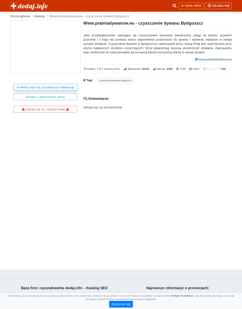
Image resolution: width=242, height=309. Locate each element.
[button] (174, 6)
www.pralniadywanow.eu (215, 59)
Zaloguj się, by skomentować (102, 107)
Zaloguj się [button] (220, 5)
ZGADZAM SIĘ (121, 304)
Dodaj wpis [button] (192, 5)
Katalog (39, 16)
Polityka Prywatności (182, 295)
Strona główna (20, 16)
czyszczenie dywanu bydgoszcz (115, 80)
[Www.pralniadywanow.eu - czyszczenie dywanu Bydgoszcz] (45, 47)
